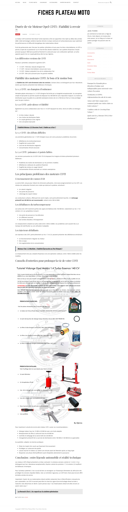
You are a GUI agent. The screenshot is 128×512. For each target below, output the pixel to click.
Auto (17, 34)
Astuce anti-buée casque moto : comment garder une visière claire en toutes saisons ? (100, 103)
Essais (89, 69)
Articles (89, 56)
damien (24, 34)
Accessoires (53, 2)
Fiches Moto (33, 2)
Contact (76, 2)
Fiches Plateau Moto (64, 12)
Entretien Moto (65, 2)
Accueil (17, 2)
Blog (24, 2)
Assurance (43, 2)
